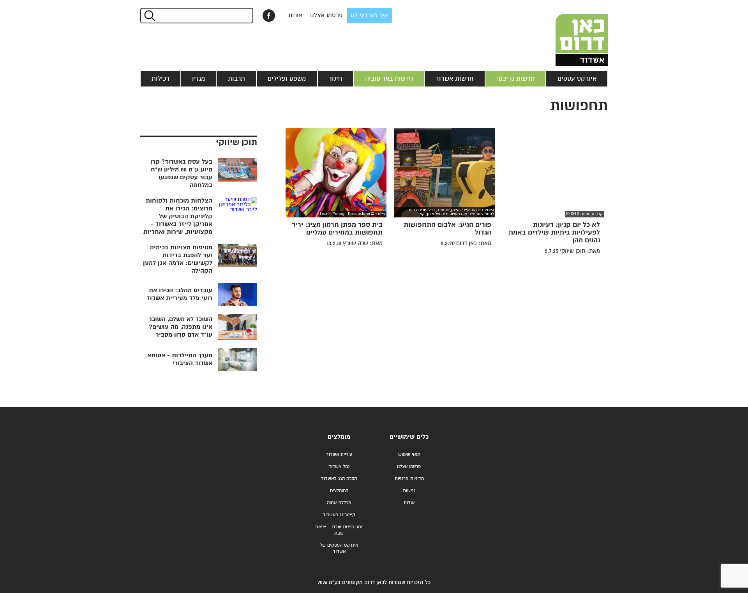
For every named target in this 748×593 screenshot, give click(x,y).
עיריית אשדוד (339, 454)
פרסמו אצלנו (326, 15)
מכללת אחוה (339, 503)
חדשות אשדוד (454, 78)
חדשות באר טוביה (389, 78)
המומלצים (339, 491)
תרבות (236, 78)
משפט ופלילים (287, 78)
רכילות (160, 78)
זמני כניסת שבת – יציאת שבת (339, 530)
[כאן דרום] (569, 33)
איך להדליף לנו (369, 15)
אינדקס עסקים (576, 78)
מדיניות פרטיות (409, 479)
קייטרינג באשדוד (339, 515)
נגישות (409, 491)
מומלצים (339, 436)
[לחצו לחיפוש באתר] (149, 15)
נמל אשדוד (338, 466)
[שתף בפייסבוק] (269, 15)
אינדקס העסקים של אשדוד (339, 548)
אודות (295, 15)
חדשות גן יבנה (515, 78)
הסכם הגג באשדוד (339, 479)
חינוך (335, 78)
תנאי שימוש (409, 454)
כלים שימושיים (409, 436)
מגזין (198, 78)
